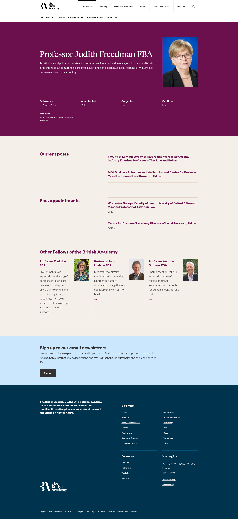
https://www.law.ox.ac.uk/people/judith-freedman (56, 118)
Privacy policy (92, 511)
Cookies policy (108, 511)
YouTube (125, 472)
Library (167, 443)
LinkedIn (125, 462)
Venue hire (168, 437)
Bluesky (125, 478)
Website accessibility (126, 511)
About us (125, 417)
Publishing (168, 422)
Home (124, 412)
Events (143, 6)
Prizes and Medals (172, 417)
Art (165, 427)
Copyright (78, 511)
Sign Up (47, 372)
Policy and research (130, 422)
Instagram (126, 467)
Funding (103, 6)
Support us (169, 412)
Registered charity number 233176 (55, 511)
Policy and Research (123, 6)
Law (164, 105)
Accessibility (168, 484)
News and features (161, 6)
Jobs (166, 432)
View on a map (169, 479)
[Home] (50, 6)
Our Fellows (87, 6)
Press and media (129, 443)
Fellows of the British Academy (69, 17)
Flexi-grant (126, 432)
